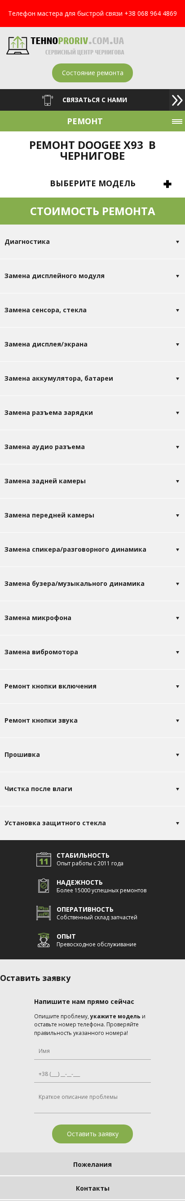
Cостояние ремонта (92, 72)
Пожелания (92, 1164)
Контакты (93, 1188)
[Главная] (65, 53)
